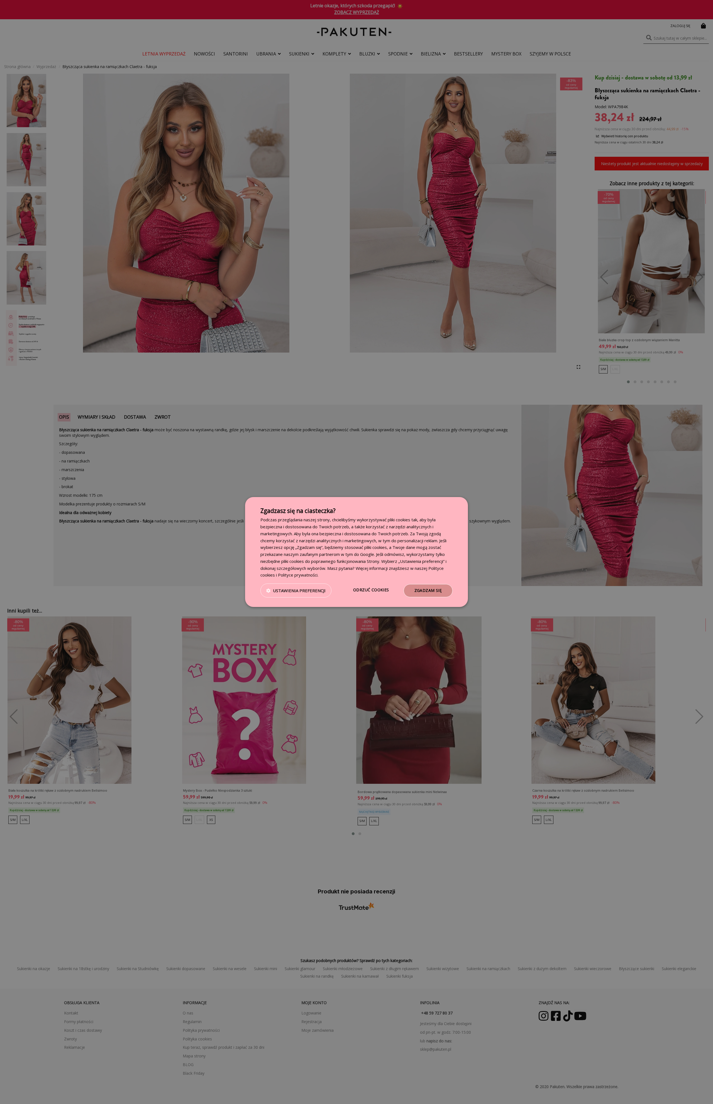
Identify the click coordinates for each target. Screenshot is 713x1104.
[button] (295, 591)
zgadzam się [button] (428, 590)
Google (367, 554)
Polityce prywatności (298, 575)
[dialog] (356, 552)
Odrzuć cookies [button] (371, 589)
